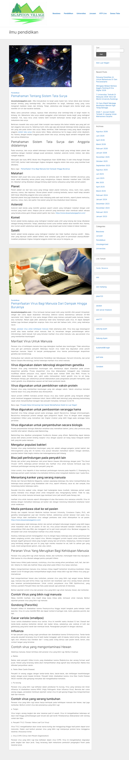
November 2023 (103, 208)
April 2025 (100, 187)
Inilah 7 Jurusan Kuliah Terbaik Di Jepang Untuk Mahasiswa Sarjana (106, 114)
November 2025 (103, 157)
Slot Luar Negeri (102, 63)
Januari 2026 (101, 153)
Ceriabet (99, 367)
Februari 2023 (102, 212)
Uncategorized (102, 244)
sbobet (99, 306)
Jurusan (92, 13)
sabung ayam (101, 329)
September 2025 (103, 165)
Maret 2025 (101, 191)
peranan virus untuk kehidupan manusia (32, 329)
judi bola (99, 357)
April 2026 (100, 140)
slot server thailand (104, 310)
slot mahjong (101, 287)
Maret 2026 (101, 144)
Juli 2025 (100, 174)
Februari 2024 (102, 195)
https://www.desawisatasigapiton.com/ (70, 213)
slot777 (99, 319)
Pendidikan (68, 13)
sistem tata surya (25, 132)
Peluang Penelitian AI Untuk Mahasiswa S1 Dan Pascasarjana (106, 79)
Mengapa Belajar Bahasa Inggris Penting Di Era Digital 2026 (106, 88)
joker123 (99, 296)
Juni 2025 (100, 178)
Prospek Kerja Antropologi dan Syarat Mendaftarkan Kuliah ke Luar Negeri (48, 405)
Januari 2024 (101, 199)
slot (97, 277)
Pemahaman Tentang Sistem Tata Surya (39, 96)
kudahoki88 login (103, 348)
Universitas (81, 13)
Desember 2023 (103, 204)
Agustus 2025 (102, 170)
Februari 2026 (102, 149)
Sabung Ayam (101, 338)
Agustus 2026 (102, 132)
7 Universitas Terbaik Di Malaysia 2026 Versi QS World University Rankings (107, 97)
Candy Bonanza (102, 268)
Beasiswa (56, 13)
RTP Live (103, 13)
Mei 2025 (100, 182)
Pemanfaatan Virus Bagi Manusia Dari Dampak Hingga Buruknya (45, 169)
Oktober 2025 (102, 161)
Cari (97, 48)
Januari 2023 (101, 216)
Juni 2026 (100, 136)
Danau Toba (115, 13)
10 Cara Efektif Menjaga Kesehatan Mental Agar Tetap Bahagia (106, 105)
